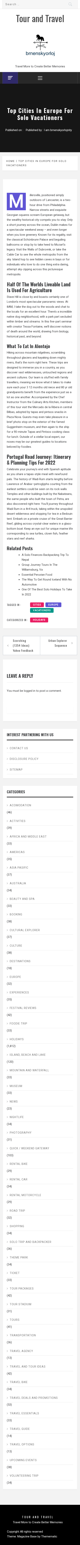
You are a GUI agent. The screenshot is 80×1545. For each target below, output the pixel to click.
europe (53, 604)
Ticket (15, 1273)
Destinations (20, 961)
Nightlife (17, 1117)
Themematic (49, 1536)
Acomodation (20, 805)
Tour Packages (22, 1288)
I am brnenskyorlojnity (58, 130)
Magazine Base (27, 1536)
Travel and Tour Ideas (28, 1366)
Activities (18, 821)
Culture (16, 945)
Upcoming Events (23, 1460)
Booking (16, 914)
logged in (29, 691)
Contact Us (19, 748)
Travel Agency (21, 1351)
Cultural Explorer (25, 930)
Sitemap (16, 769)
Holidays (39, 620)
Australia (18, 883)
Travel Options (22, 1444)
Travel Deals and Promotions (34, 1397)
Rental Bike (19, 1163)
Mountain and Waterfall (29, 1070)
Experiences (19, 992)
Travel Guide (20, 1428)
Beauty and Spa (22, 898)
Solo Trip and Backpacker (30, 1241)
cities (37, 604)
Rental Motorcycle (25, 1195)
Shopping (17, 1226)
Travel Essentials (24, 1413)
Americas (17, 852)
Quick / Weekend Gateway (29, 1148)
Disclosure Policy (24, 758)
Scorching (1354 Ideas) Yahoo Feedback (23, 645)
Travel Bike (19, 1382)
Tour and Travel (40, 18)
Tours (15, 1319)
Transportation (23, 1335)
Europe (15, 976)
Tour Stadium (20, 1304)
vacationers (42, 610)
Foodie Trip (18, 1023)
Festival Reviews (23, 1008)
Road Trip (17, 1210)
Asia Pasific (19, 867)
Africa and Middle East (28, 836)
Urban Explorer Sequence (57, 643)
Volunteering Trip (24, 1475)
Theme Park (19, 1257)
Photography (21, 1132)
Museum (16, 1086)
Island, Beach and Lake (28, 1054)
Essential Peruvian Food (37, 574)
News (14, 1101)
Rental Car (19, 1179)
